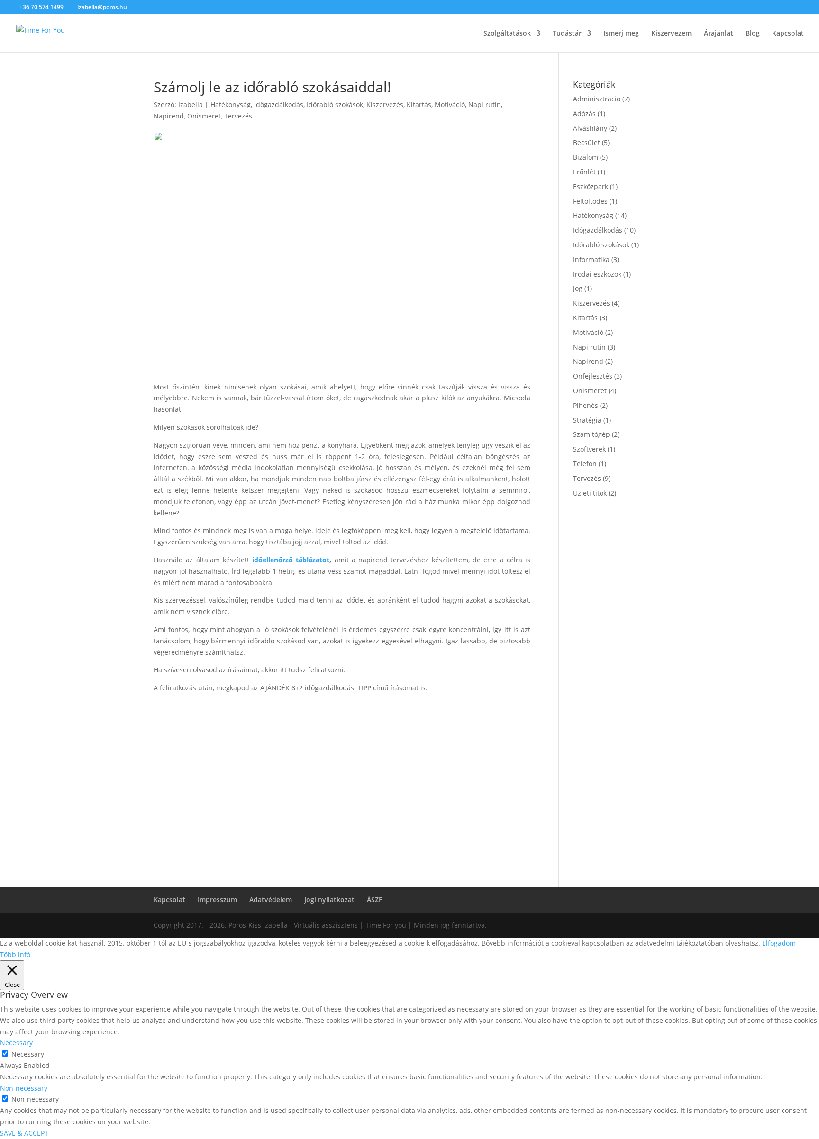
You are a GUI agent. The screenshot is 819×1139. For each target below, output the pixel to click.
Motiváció (450, 104)
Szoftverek (589, 448)
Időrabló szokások (335, 104)
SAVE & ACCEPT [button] (24, 1133)
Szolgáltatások (507, 33)
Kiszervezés (384, 104)
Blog (753, 33)
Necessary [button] (16, 1042)
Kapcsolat (788, 33)
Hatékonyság (230, 104)
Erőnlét (584, 171)
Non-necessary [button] (23, 1088)
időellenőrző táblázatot (290, 559)
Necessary (27, 1053)
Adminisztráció (596, 98)
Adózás (584, 113)
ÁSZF (374, 899)
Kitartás (419, 104)
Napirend (169, 115)
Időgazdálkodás (278, 104)
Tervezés (238, 115)
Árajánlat (718, 33)
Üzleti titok (590, 492)
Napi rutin (484, 104)
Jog (577, 288)
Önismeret (204, 115)
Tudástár (567, 33)
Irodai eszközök (597, 274)
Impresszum (217, 899)
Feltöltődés (590, 201)
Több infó (15, 954)
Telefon (585, 463)
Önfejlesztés (592, 375)
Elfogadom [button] (779, 943)
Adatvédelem (270, 899)
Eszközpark (590, 186)
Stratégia (587, 420)
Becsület (586, 142)
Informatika (591, 259)
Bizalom (585, 157)
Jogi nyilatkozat (329, 899)
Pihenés (585, 405)
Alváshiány (590, 128)
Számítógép (591, 434)
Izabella (190, 104)
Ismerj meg (621, 33)
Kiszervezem (671, 33)
